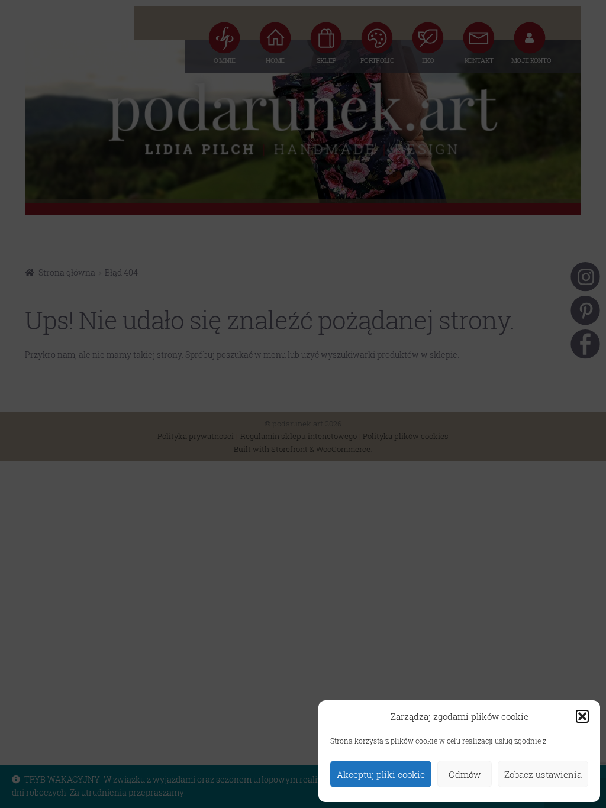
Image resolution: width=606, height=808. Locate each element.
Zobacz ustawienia (543, 774)
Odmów (465, 774)
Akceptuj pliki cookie (381, 774)
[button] (582, 716)
